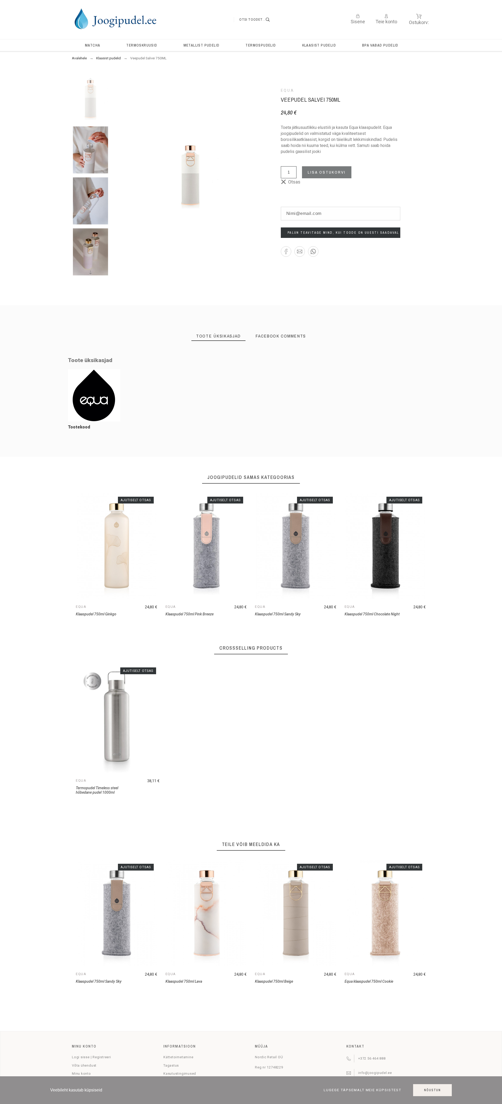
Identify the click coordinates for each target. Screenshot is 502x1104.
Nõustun (432, 1090)
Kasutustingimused (179, 1074)
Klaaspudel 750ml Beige (274, 981)
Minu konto (81, 1074)
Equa (287, 90)
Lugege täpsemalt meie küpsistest (363, 1090)
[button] (286, 251)
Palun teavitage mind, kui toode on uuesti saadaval (343, 233)
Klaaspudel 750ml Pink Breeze (190, 614)
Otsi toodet (271, 19)
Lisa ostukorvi (327, 172)
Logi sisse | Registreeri (91, 1057)
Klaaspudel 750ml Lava (184, 981)
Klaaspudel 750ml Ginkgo (96, 614)
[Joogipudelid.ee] (115, 20)
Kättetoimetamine (178, 1057)
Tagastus (171, 1065)
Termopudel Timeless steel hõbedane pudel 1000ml (97, 790)
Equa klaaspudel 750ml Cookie (369, 981)
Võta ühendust (84, 1065)
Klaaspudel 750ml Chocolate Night (372, 614)
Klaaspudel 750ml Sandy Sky (278, 614)
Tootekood (79, 427)
